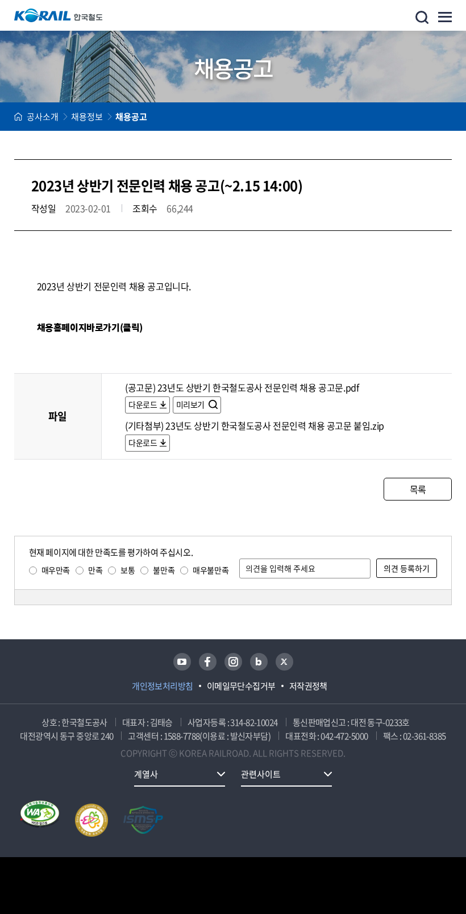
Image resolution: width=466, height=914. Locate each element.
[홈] (18, 117)
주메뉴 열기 (445, 17)
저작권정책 (308, 686)
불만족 (163, 569)
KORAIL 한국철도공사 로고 (58, 15)
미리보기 (191, 404)
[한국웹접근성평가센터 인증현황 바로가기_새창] (40, 820)
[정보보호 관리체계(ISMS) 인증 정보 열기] (143, 820)
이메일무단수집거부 (241, 686)
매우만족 (55, 569)
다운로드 (142, 404)
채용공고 (131, 116)
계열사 (146, 774)
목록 (418, 489)
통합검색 (421, 17)
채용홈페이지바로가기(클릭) (90, 327)
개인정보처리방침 (162, 686)
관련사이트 (261, 774)
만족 (95, 569)
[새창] (182, 662)
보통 (127, 569)
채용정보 (87, 116)
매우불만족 (210, 569)
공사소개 (43, 116)
